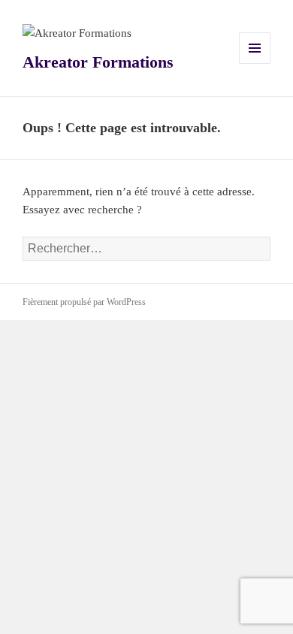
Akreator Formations (98, 62)
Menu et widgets (255, 63)
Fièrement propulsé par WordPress (84, 302)
